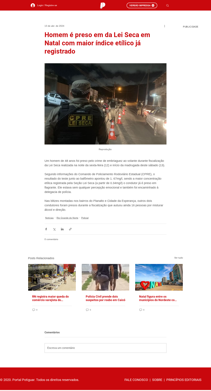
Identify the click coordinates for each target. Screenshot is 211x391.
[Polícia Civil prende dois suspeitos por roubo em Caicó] (105, 277)
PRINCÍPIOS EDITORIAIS (183, 380)
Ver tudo (178, 257)
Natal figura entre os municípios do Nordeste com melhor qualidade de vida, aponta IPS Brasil (158, 298)
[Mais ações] (164, 26)
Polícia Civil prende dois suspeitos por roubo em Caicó (105, 298)
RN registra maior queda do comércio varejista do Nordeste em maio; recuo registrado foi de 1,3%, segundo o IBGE (50, 298)
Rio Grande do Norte (67, 218)
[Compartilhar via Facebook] (46, 229)
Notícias (49, 218)
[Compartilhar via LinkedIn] (62, 229)
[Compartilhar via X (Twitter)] (54, 229)
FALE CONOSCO (136, 380)
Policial (85, 218)
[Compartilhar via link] (70, 229)
